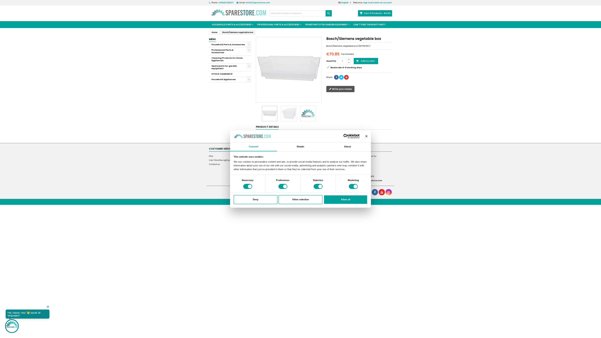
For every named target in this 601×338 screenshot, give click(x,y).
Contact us (214, 164)
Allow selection (300, 199)
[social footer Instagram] (388, 192)
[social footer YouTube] (382, 192)
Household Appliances (223, 79)
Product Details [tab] (267, 127)
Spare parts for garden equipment (326, 24)
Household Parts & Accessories (231, 24)
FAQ (211, 156)
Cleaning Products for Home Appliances (227, 59)
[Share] (336, 77)
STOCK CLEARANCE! (222, 73)
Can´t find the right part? (369, 24)
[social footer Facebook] (375, 192)
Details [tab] (300, 146)
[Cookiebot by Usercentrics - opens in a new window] (346, 136)
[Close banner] (366, 136)
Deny (255, 199)
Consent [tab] (253, 146)
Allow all (345, 199)
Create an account (382, 2)
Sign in (366, 2)
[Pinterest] (346, 77)
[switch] (282, 186)
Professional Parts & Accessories (278, 24)
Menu (212, 39)
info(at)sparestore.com (258, 2)
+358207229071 (226, 2)
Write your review (341, 89)
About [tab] (347, 146)
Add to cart (365, 61)
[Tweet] (341, 77)
